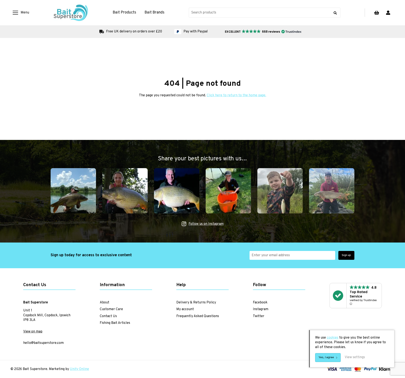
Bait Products (124, 12)
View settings (355, 357)
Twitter (258, 316)
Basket (376, 12)
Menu (25, 13)
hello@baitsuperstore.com (43, 343)
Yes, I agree (326, 357)
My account (388, 12)
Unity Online (79, 369)
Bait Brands (154, 12)
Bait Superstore (70, 12)
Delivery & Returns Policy (196, 302)
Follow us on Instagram (206, 224)
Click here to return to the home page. (236, 95)
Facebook (260, 302)
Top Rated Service (358, 294)
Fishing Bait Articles (115, 323)
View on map (32, 332)
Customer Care (111, 309)
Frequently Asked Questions (197, 316)
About (104, 302)
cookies (332, 338)
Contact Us (108, 316)
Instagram (260, 309)
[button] (263, 31)
